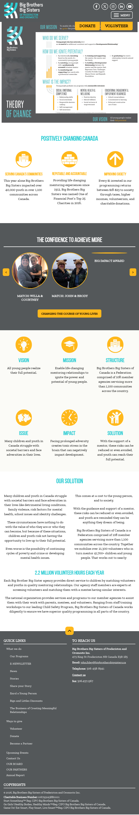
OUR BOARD (14, 764)
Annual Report (15, 775)
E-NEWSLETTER (20, 663)
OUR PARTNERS (16, 769)
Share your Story (20, 686)
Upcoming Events (17, 752)
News (13, 671)
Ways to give (14, 721)
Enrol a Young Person (23, 693)
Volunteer (16, 728)
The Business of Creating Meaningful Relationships (33, 710)
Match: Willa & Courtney (30, 298)
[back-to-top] (69, 631)
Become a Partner (21, 743)
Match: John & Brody (70, 296)
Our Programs (19, 656)
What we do (13, 649)
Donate (14, 736)
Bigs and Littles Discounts (26, 700)
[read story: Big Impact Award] (109, 253)
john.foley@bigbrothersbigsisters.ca (103, 662)
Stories (14, 678)
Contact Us (13, 758)
